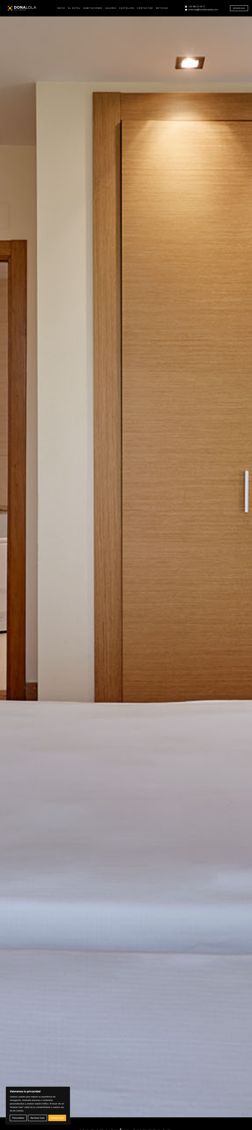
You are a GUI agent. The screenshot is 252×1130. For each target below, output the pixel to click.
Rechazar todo (37, 1118)
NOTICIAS (162, 8)
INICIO (61, 8)
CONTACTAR (145, 8)
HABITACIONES (92, 8)
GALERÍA (110, 8)
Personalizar (18, 1118)
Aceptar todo (57, 1118)
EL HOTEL (74, 8)
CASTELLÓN (126, 8)
